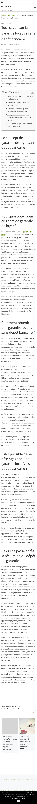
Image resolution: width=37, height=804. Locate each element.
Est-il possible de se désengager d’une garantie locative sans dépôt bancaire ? (19, 117)
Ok (18, 801)
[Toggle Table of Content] (32, 92)
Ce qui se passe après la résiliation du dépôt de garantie (20, 125)
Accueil (3, 15)
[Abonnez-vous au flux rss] (2, 2)
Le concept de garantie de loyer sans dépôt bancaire (20, 97)
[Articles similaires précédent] (28, 712)
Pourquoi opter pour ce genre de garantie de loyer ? (18, 103)
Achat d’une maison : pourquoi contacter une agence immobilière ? (10, 744)
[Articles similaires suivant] (33, 712)
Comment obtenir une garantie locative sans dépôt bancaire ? (17, 110)
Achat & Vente (11, 15)
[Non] (35, 797)
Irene (5, 44)
